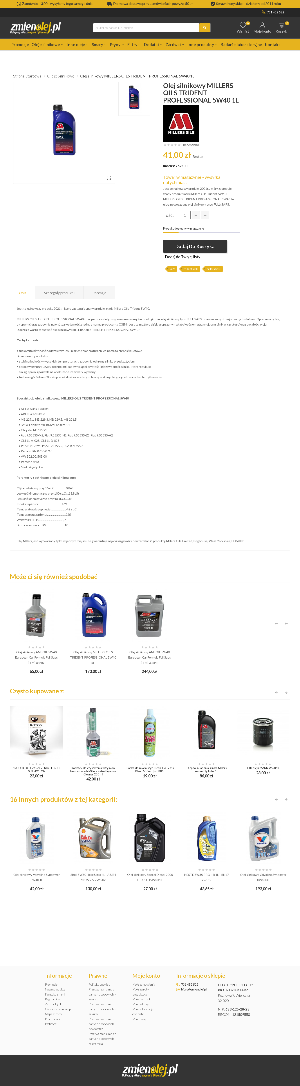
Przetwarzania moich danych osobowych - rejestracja (102, 1039)
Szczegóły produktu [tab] (59, 293)
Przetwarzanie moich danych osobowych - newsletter (102, 1024)
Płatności (51, 1024)
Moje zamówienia (143, 984)
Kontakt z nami (55, 994)
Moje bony (139, 1019)
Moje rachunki (141, 999)
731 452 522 (275, 12)
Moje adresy (140, 1004)
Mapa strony (53, 1014)
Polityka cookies (99, 984)
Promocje (51, 984)
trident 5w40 (191, 268)
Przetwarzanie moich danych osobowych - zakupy (102, 1009)
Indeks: (169, 166)
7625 (172, 268)
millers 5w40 (214, 268)
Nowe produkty (55, 989)
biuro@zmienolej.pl (194, 989)
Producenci (52, 1019)
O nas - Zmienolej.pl (58, 1009)
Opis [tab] (22, 293)
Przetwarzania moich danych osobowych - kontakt (102, 994)
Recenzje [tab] (99, 293)
